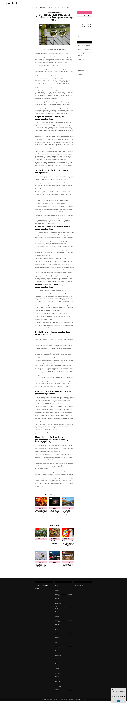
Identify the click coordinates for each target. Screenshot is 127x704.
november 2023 (57, 650)
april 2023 (57, 668)
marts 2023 (57, 671)
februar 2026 (57, 595)
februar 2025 (57, 621)
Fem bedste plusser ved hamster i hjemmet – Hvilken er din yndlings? (67, 565)
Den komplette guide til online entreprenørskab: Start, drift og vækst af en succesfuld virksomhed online (68, 543)
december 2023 (57, 647)
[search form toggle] (121, 2)
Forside (55, 2)
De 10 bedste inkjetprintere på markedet (54, 542)
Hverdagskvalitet (11, 3)
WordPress (79, 699)
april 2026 (57, 590)
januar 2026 (57, 598)
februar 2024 (57, 642)
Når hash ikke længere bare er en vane (84, 70)
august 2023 (57, 658)
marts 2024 (57, 639)
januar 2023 (57, 676)
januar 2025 (57, 624)
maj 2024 (56, 634)
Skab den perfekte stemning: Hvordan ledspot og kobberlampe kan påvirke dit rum (54, 512)
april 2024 (57, 637)
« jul (78, 31)
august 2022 (57, 689)
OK (118, 700)
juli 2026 (56, 585)
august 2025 (57, 606)
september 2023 (58, 655)
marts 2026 (57, 593)
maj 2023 (56, 665)
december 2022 (57, 678)
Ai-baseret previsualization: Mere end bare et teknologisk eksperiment (67, 512)
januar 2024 (57, 645)
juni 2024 (56, 632)
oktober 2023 (57, 652)
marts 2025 (57, 619)
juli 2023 (56, 660)
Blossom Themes (70, 699)
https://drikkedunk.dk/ (49, 148)
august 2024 (57, 626)
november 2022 (57, 681)
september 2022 (58, 686)
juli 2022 (56, 691)
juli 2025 (56, 608)
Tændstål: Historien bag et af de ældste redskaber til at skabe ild (41, 511)
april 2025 (57, 616)
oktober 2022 (57, 684)
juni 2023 (56, 663)
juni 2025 (56, 611)
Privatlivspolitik (84, 699)
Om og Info (77, 2)
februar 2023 (57, 673)
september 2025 (58, 603)
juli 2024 (56, 629)
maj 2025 (56, 613)
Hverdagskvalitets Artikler (66, 2)
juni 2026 (56, 587)
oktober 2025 (57, 600)
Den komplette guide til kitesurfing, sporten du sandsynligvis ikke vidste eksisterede (41, 566)
